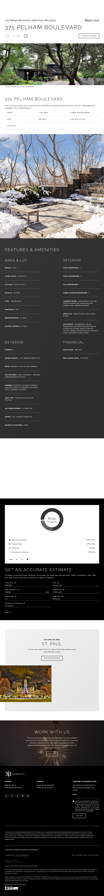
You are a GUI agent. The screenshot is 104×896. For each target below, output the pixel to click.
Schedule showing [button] (88, 36)
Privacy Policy (89, 810)
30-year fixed (57, 585)
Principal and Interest (19, 540)
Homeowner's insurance (13, 603)
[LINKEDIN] (17, 796)
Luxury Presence (21, 855)
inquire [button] (52, 754)
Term (54, 583)
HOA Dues (57, 596)
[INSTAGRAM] (12, 796)
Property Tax (57, 590)
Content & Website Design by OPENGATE (21, 850)
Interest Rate (9, 596)
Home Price (9, 583)
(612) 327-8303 (47, 788)
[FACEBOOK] (7, 796)
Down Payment (10, 590)
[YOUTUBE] (22, 796)
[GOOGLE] (28, 796)
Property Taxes (16, 544)
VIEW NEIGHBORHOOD (52, 658)
